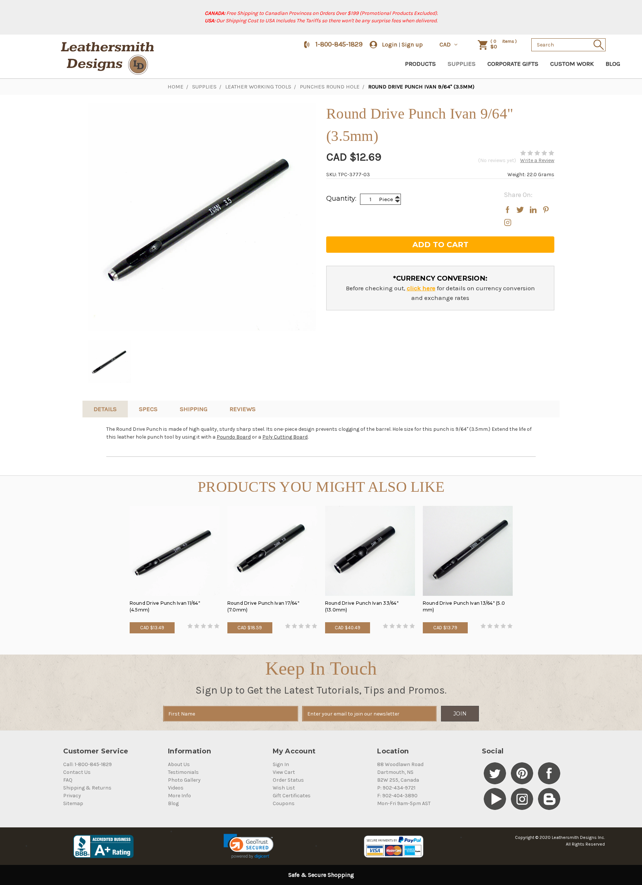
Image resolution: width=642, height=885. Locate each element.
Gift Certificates (292, 795)
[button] (248, 846)
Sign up (412, 44)
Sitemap (73, 803)
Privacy (72, 795)
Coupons (284, 803)
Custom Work (572, 63)
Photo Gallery (184, 780)
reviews (243, 409)
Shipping (193, 409)
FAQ (67, 780)
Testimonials (183, 772)
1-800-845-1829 (339, 44)
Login (389, 44)
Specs (148, 409)
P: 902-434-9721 (396, 788)
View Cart (284, 772)
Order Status (288, 780)
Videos (176, 788)
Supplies (462, 63)
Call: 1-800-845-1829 (87, 764)
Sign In (281, 764)
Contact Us (77, 772)
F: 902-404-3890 (397, 795)
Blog (613, 63)
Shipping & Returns (87, 788)
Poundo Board (234, 437)
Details (105, 409)
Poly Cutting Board (285, 437)
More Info (179, 795)
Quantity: (341, 198)
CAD (446, 44)
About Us (179, 764)
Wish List (284, 788)
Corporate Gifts (512, 63)
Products (420, 63)
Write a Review (537, 160)
